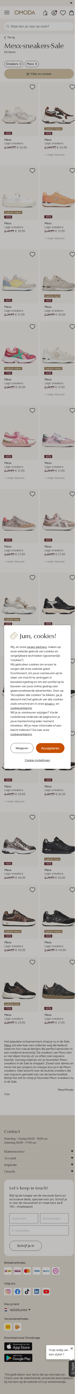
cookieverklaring (21, 708)
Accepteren (50, 748)
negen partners (37, 647)
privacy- (50, 703)
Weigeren (22, 748)
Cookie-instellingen (37, 760)
